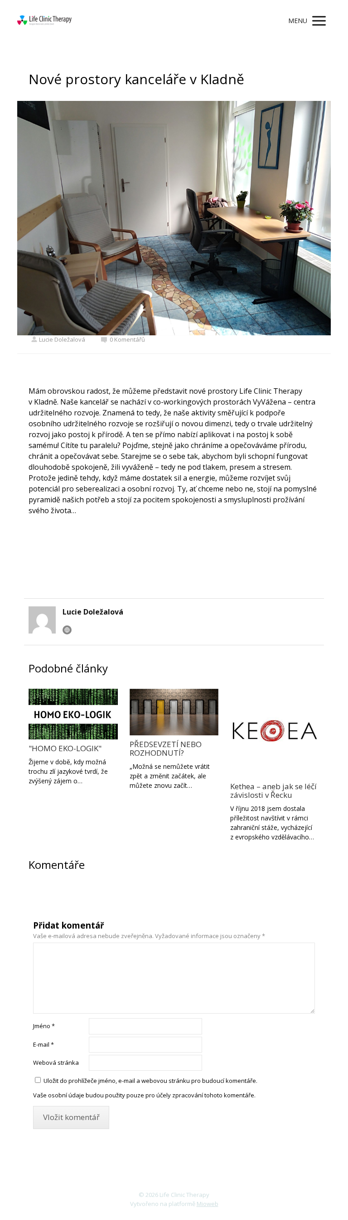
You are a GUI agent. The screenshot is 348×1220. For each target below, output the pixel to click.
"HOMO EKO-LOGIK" (65, 748)
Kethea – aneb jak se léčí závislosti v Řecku (273, 790)
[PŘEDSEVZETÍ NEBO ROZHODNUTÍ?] (174, 712)
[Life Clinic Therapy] (44, 21)
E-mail (43, 1044)
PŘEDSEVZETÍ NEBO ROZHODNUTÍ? (166, 748)
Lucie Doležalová (62, 339)
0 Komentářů (127, 339)
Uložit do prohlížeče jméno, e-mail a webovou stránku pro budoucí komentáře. (150, 1081)
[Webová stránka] (67, 629)
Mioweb (207, 1204)
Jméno (44, 1026)
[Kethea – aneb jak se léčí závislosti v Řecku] (274, 733)
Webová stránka (56, 1062)
